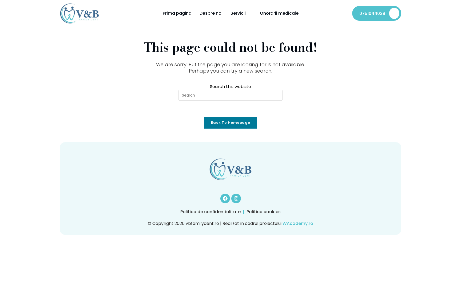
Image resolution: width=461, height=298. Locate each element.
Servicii (238, 13)
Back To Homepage (230, 122)
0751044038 (372, 13)
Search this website (230, 87)
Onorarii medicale (279, 13)
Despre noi (211, 13)
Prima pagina (177, 13)
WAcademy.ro (298, 223)
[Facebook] (225, 198)
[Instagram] (236, 198)
